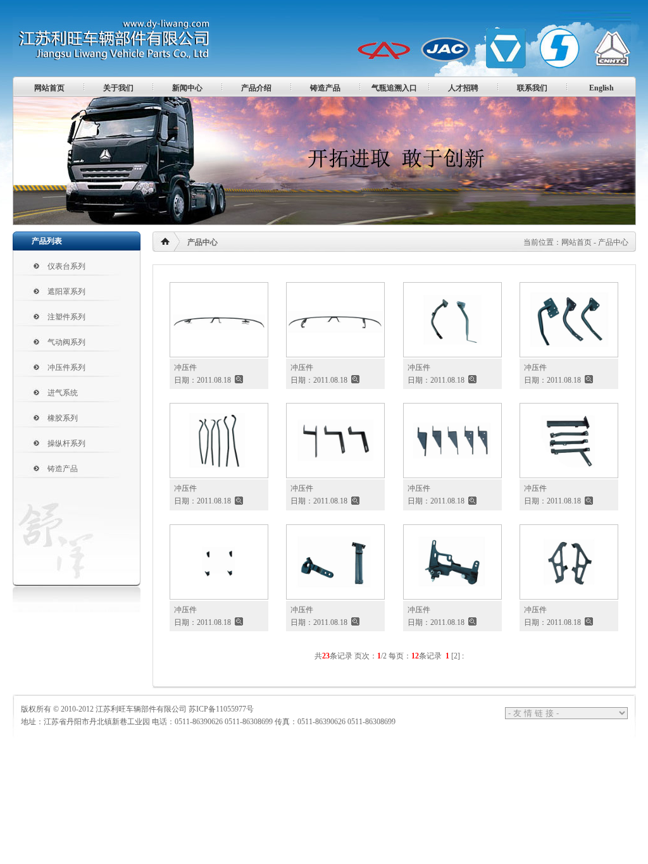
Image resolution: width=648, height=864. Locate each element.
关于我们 (118, 87)
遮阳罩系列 (66, 291)
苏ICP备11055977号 (221, 709)
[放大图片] (239, 380)
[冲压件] (218, 353)
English (601, 87)
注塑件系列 (66, 316)
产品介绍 (256, 87)
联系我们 (532, 87)
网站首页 (49, 87)
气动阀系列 (66, 342)
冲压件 (185, 367)
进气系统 (62, 392)
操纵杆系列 (66, 443)
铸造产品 (325, 87)
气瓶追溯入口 (394, 87)
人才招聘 (463, 87)
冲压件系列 (66, 367)
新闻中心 (187, 87)
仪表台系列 (66, 266)
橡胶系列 (62, 418)
